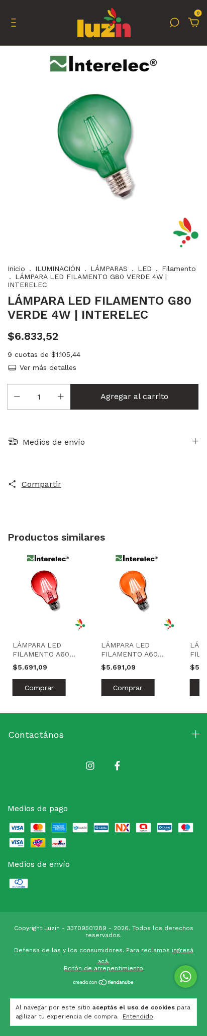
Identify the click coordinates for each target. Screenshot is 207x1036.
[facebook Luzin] (117, 765)
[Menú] (15, 23)
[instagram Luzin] (90, 765)
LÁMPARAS (109, 269)
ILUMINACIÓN (57, 269)
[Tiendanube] (103, 983)
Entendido (138, 1016)
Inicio (16, 269)
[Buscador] (174, 23)
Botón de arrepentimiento (103, 968)
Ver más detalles (46, 367)
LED (145, 269)
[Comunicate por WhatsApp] (185, 976)
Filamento (179, 269)
